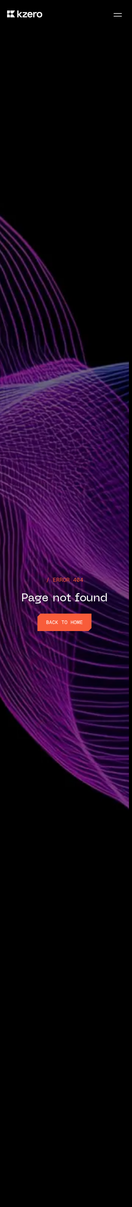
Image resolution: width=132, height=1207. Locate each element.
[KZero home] (24, 14)
